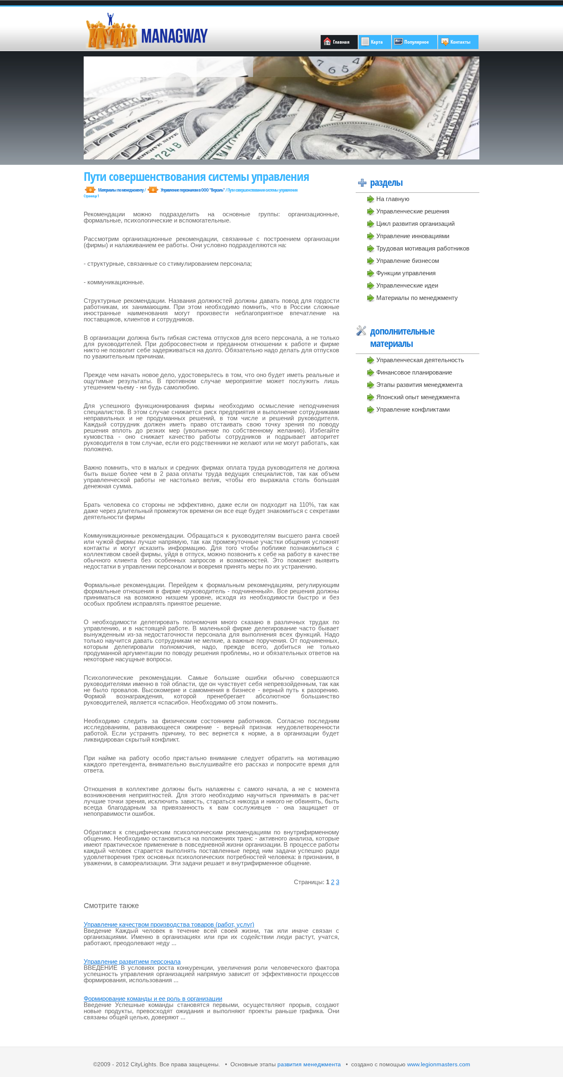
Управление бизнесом (407, 260)
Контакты (460, 41)
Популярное (416, 41)
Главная (341, 41)
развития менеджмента (309, 1064)
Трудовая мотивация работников (422, 248)
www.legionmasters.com (438, 1064)
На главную (392, 198)
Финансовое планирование (414, 372)
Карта (377, 41)
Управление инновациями (412, 235)
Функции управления (406, 272)
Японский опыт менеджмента (418, 396)
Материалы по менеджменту (417, 297)
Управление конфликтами (413, 409)
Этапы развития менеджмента (419, 384)
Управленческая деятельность (420, 359)
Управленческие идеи (407, 285)
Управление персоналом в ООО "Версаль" (193, 190)
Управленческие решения (412, 211)
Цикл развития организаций (415, 223)
